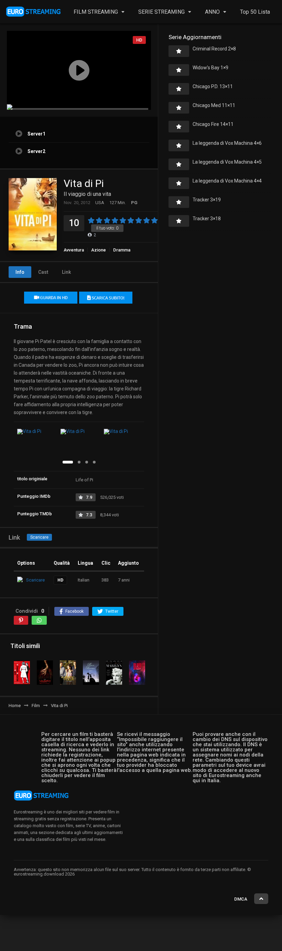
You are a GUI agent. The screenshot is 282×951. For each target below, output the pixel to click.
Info (19, 272)
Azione (98, 250)
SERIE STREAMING (161, 12)
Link (66, 272)
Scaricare (39, 537)
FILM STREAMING (96, 12)
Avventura (74, 250)
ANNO (212, 12)
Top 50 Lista (255, 12)
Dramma (121, 250)
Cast (43, 272)
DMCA (240, 899)
